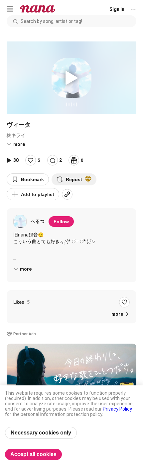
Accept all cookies (33, 454)
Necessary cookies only (41, 432)
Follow (61, 221)
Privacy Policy (117, 409)
